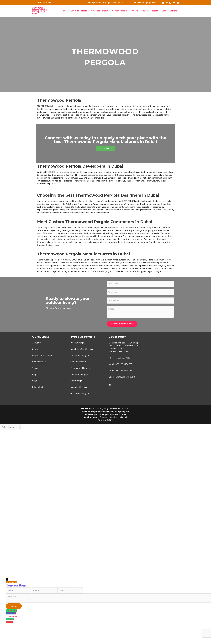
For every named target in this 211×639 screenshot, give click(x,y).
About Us (36, 342)
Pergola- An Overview (42, 355)
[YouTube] (174, 2)
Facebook (12, 613)
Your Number (14, 558)
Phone (11, 619)
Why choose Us (39, 361)
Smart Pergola (77, 380)
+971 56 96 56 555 (124, 364)
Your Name (13, 541)
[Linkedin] (170, 2)
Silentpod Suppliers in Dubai (113, 414)
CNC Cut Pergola (78, 361)
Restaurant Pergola (79, 374)
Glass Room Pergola (79, 393)
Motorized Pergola (99, 10)
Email (10, 622)
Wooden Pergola (119, 10)
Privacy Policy (38, 387)
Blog (164, 10)
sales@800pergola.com (125, 376)
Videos (35, 368)
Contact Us (37, 349)
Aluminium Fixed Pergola (81, 349)
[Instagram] (178, 2)
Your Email (13, 548)
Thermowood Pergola (80, 368)
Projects (134, 10)
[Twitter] (167, 2)
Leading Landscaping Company (114, 411)
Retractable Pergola (79, 355)
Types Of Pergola (150, 10)
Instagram (12, 616)
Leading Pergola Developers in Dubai (113, 408)
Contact (173, 10)
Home (62, 10)
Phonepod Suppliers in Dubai (113, 417)
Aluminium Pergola (78, 10)
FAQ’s (34, 380)
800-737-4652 (124, 357)
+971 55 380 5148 (124, 370)
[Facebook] (163, 2)
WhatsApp (12, 610)
